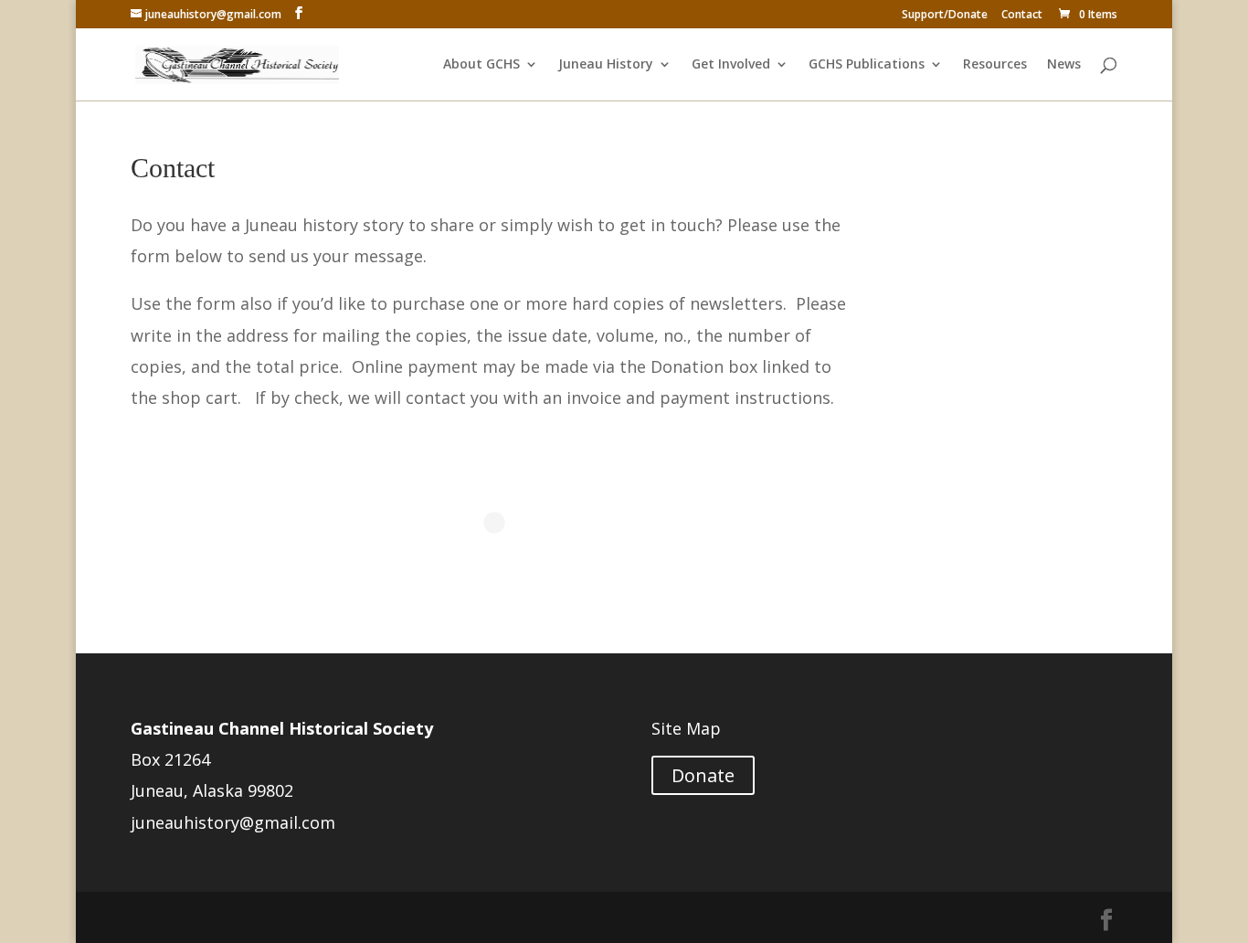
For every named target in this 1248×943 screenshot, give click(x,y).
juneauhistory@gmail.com (233, 822)
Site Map (686, 728)
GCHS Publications (867, 65)
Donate (703, 775)
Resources (995, 65)
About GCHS (481, 65)
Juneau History (605, 65)
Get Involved (731, 65)
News (1064, 65)
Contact (1021, 15)
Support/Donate (945, 15)
